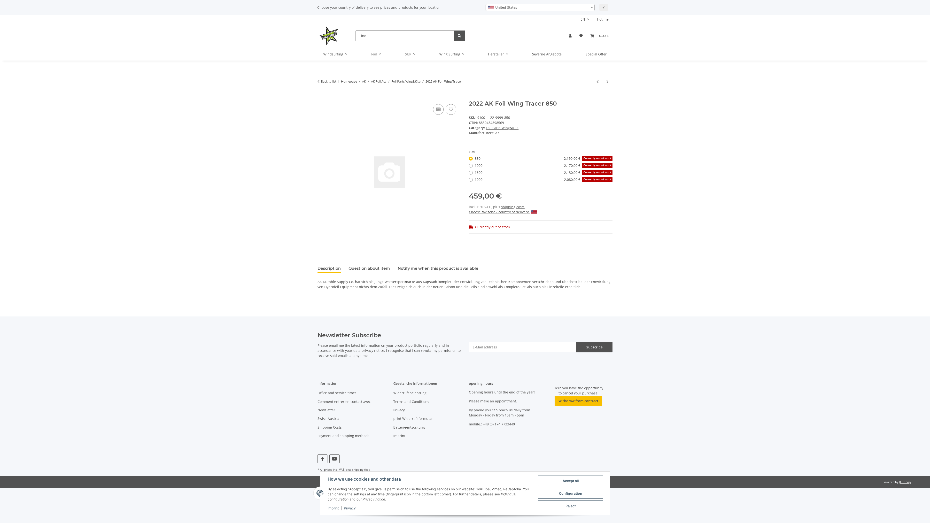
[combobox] (540, 7)
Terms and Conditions (411, 401)
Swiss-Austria (328, 418)
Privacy (350, 508)
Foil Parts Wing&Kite (502, 127)
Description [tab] (329, 268)
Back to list (328, 81)
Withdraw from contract (578, 401)
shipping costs (513, 207)
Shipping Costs (330, 427)
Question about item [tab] (369, 268)
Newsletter (326, 410)
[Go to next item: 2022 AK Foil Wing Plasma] (607, 81)
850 (543, 158)
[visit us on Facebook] (322, 458)
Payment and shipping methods (343, 435)
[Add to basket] (321, 97)
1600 (543, 172)
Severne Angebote (547, 54)
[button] (570, 35)
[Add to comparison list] (438, 109)
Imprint (333, 508)
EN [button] (583, 19)
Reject (571, 506)
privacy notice (373, 350)
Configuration (570, 493)
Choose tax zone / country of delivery (499, 212)
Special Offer (596, 54)
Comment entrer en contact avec (344, 401)
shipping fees (361, 470)
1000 (543, 165)
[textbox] (540, 7)
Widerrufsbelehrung (409, 393)
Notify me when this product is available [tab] (438, 268)
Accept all (571, 481)
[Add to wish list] (451, 109)
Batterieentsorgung (409, 427)
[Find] (459, 36)
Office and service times (337, 393)
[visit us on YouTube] (334, 458)
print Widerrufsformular (413, 418)
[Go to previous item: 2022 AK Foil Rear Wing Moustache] (598, 81)
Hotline (603, 19)
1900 (543, 179)
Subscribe (594, 347)
